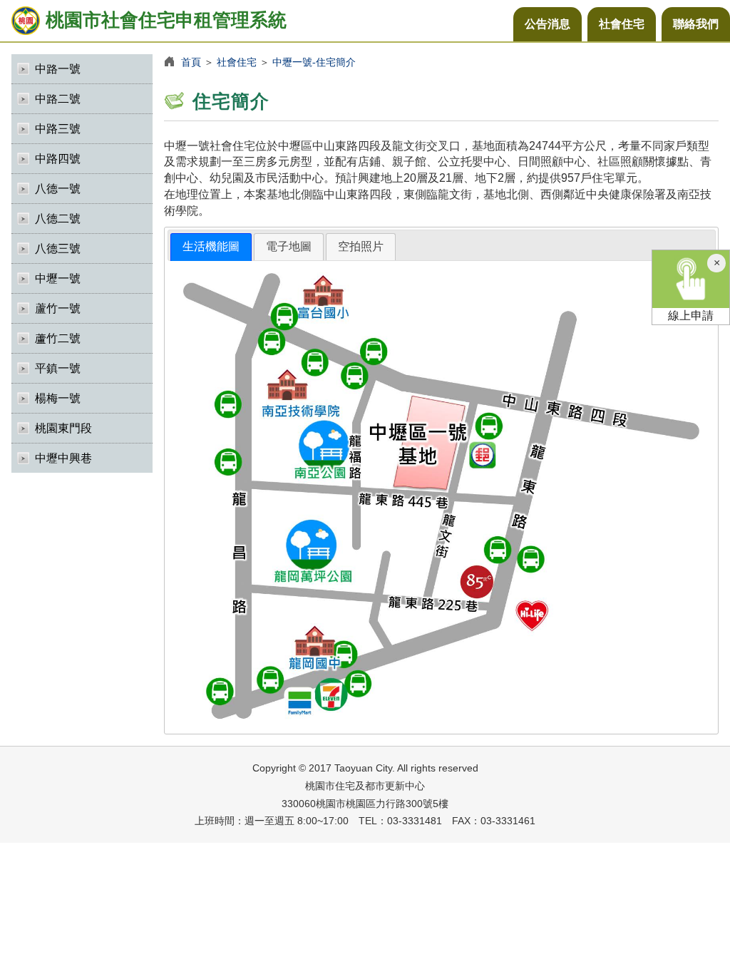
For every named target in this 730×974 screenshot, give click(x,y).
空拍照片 (361, 246)
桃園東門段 (63, 428)
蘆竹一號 (58, 308)
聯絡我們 (696, 24)
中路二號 (58, 99)
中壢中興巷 (63, 458)
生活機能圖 (211, 246)
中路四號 (58, 159)
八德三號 (58, 248)
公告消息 (547, 24)
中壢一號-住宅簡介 (314, 62)
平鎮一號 (58, 368)
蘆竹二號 (58, 338)
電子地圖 (289, 246)
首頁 (191, 62)
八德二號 (58, 218)
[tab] (211, 247)
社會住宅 (621, 24)
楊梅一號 (58, 398)
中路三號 (58, 129)
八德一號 (58, 189)
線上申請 (691, 315)
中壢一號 (58, 278)
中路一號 (58, 69)
